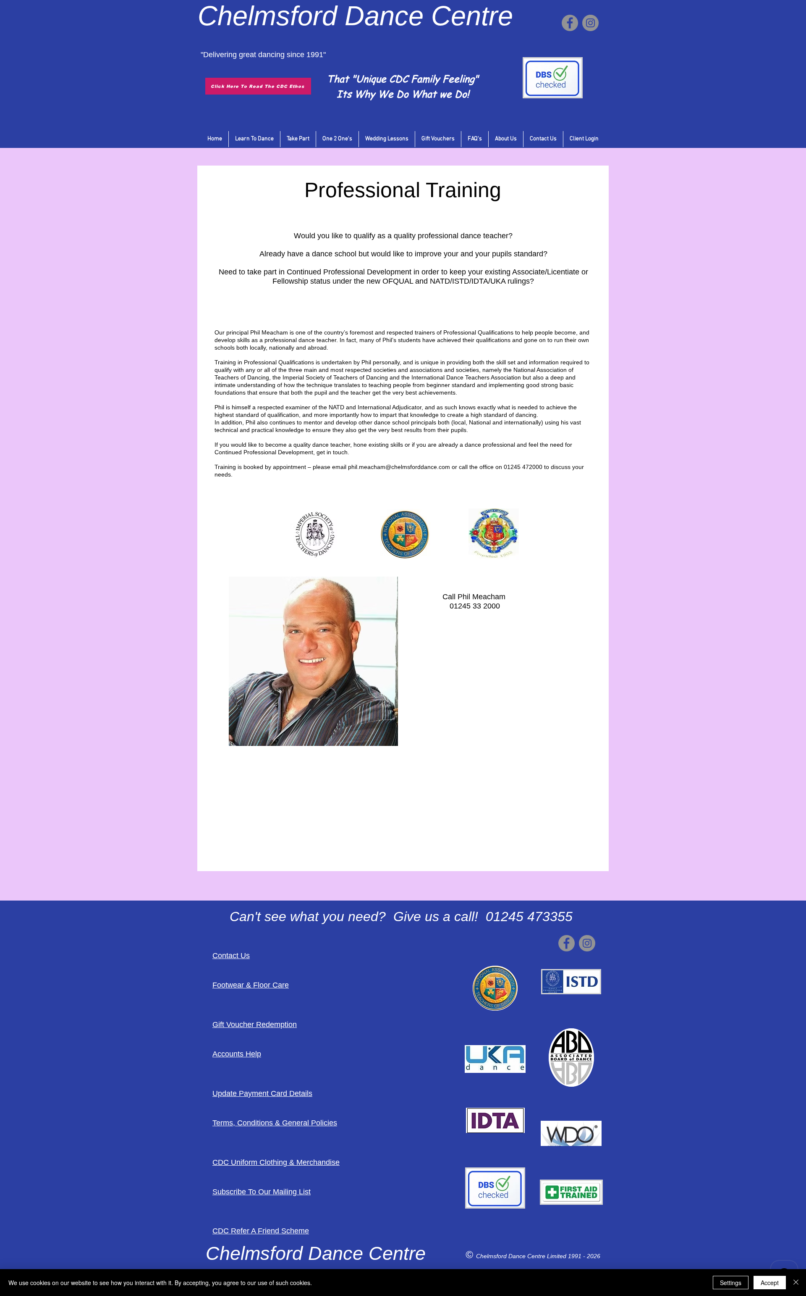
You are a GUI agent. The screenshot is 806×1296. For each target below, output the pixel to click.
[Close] (796, 1282)
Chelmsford (267, 15)
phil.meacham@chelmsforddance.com (399, 467)
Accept (770, 1282)
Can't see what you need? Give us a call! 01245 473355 (401, 916)
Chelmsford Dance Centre (511, 1256)
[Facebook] (570, 23)
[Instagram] (590, 23)
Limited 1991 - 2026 (573, 1256)
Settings (730, 1282)
